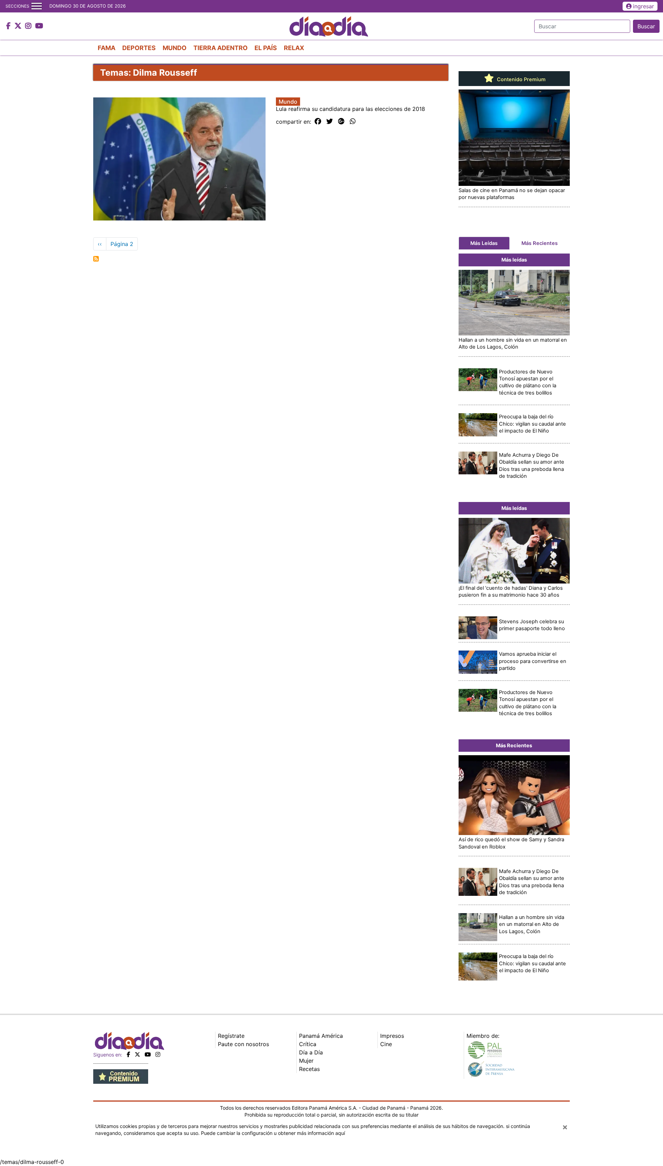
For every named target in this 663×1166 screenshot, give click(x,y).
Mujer (306, 1060)
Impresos (392, 1035)
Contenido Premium (521, 79)
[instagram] (157, 1054)
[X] (137, 1054)
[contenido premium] (120, 1075)
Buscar (646, 26)
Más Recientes (539, 243)
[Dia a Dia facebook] (9, 26)
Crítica (307, 1044)
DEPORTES (139, 47)
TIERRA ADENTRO (220, 47)
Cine (386, 1044)
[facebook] (128, 1054)
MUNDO (174, 47)
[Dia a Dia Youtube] (39, 26)
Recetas (309, 1068)
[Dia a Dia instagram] (29, 26)
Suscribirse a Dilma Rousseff (96, 259)
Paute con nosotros (243, 1044)
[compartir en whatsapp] (352, 121)
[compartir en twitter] (330, 121)
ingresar (643, 6)
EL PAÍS (265, 47)
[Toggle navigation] (36, 6)
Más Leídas (484, 243)
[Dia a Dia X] (19, 26)
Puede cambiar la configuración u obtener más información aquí (273, 1133)
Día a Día (311, 1052)
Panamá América (321, 1035)
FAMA (106, 47)
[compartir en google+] (341, 121)
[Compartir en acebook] (318, 121)
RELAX (294, 47)
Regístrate (231, 1035)
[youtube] (148, 1054)
